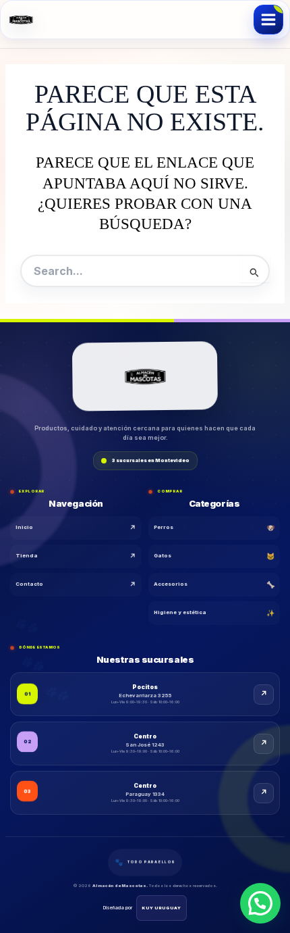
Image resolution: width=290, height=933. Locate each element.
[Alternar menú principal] (268, 19)
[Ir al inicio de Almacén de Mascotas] (144, 376)
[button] (260, 903)
